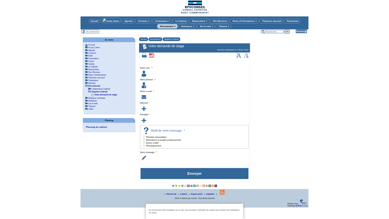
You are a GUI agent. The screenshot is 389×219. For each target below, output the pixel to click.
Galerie (91, 64)
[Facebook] (188, 186)
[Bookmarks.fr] (179, 186)
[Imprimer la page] (206, 186)
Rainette (92, 83)
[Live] (197, 186)
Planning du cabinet (96, 127)
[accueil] (194, 13)
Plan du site (172, 194)
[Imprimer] (144, 57)
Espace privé (197, 194)
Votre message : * (148, 152)
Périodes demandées (156, 137)
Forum (91, 61)
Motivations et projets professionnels (163, 140)
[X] (216, 186)
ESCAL (299, 206)
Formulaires (162, 21)
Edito (90, 56)
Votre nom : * (146, 68)
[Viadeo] (213, 186)
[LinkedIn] (194, 186)
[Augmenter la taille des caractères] (238, 57)
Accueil (94, 21)
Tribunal (224, 26)
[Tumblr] (209, 186)
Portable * (144, 114)
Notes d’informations (244, 21)
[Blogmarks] (176, 186)
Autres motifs (152, 143)
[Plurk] (203, 186)
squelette (210, 194)
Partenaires (292, 21)
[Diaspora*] (182, 186)
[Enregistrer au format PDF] (151, 57)
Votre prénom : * (148, 79)
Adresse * (144, 103)
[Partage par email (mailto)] (173, 186)
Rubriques (187, 26)
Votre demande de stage (105, 95)
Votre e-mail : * (147, 91)
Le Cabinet (181, 21)
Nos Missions (219, 21)
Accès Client (112, 21)
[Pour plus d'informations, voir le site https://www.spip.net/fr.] (303, 204)
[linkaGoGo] (191, 186)
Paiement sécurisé (271, 21)
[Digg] (185, 186)
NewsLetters (200, 21)
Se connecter (92, 31)
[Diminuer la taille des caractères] (246, 57)
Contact (184, 194)
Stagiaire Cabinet (171, 39)
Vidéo (90, 109)
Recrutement (168, 26)
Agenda (128, 21)
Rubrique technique (96, 98)
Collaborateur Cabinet (100, 89)
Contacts (143, 21)
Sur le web (206, 26)
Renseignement (153, 145)
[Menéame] (200, 186)
